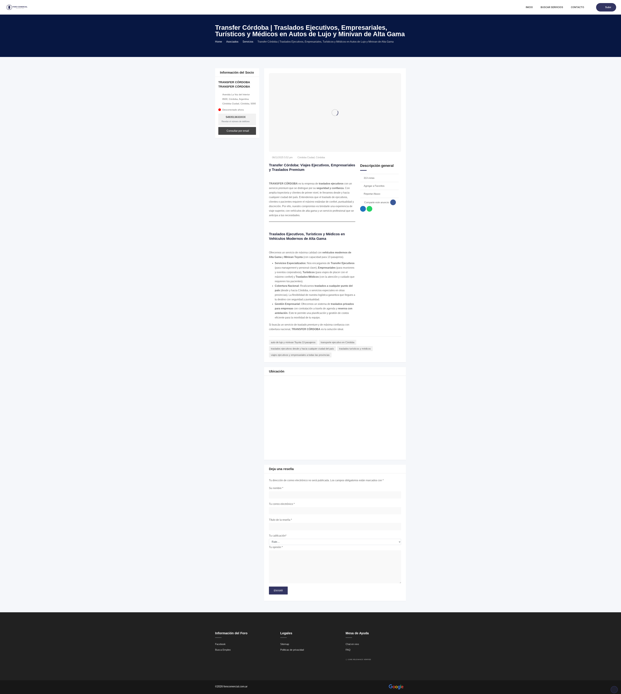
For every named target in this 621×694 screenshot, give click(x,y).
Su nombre (276, 488)
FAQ (348, 649)
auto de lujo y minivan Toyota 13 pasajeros (293, 342)
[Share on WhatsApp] (369, 209)
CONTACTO (577, 7)
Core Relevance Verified (359, 659)
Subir (608, 7)
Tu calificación (277, 535)
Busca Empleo (223, 649)
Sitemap (284, 644)
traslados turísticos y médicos (355, 348)
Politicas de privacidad (292, 649)
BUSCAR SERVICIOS (552, 7)
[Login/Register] (592, 7)
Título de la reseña (280, 519)
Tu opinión (276, 547)
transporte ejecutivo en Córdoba (337, 342)
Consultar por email (237, 130)
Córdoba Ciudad (306, 157)
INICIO (529, 7)
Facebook (220, 644)
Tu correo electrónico (282, 504)
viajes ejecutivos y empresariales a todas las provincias (300, 355)
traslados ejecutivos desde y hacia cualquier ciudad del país (302, 348)
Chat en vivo (352, 644)
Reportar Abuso (372, 193)
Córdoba (320, 157)
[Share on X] (363, 209)
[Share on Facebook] (393, 202)
